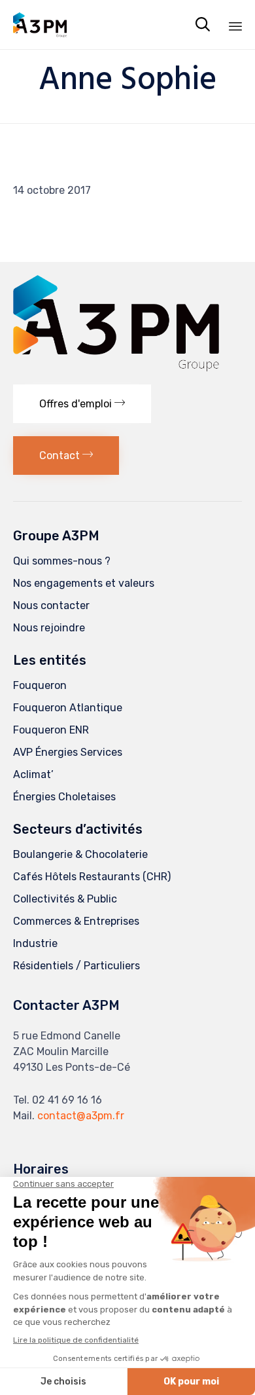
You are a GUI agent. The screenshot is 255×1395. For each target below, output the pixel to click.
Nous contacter (51, 605)
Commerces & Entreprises (76, 921)
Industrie (35, 943)
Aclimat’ (33, 774)
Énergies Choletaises (64, 796)
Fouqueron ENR (51, 730)
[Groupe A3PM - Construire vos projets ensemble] (42, 24)
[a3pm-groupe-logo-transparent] (116, 368)
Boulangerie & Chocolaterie (80, 854)
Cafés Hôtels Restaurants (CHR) (92, 876)
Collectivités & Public (65, 899)
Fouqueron (40, 685)
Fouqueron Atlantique (67, 707)
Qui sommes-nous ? (61, 561)
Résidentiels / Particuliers (76, 965)
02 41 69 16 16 (67, 1100)
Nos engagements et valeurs (83, 583)
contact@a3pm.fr (80, 1115)
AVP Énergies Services (67, 752)
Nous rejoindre (49, 628)
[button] (82, 403)
